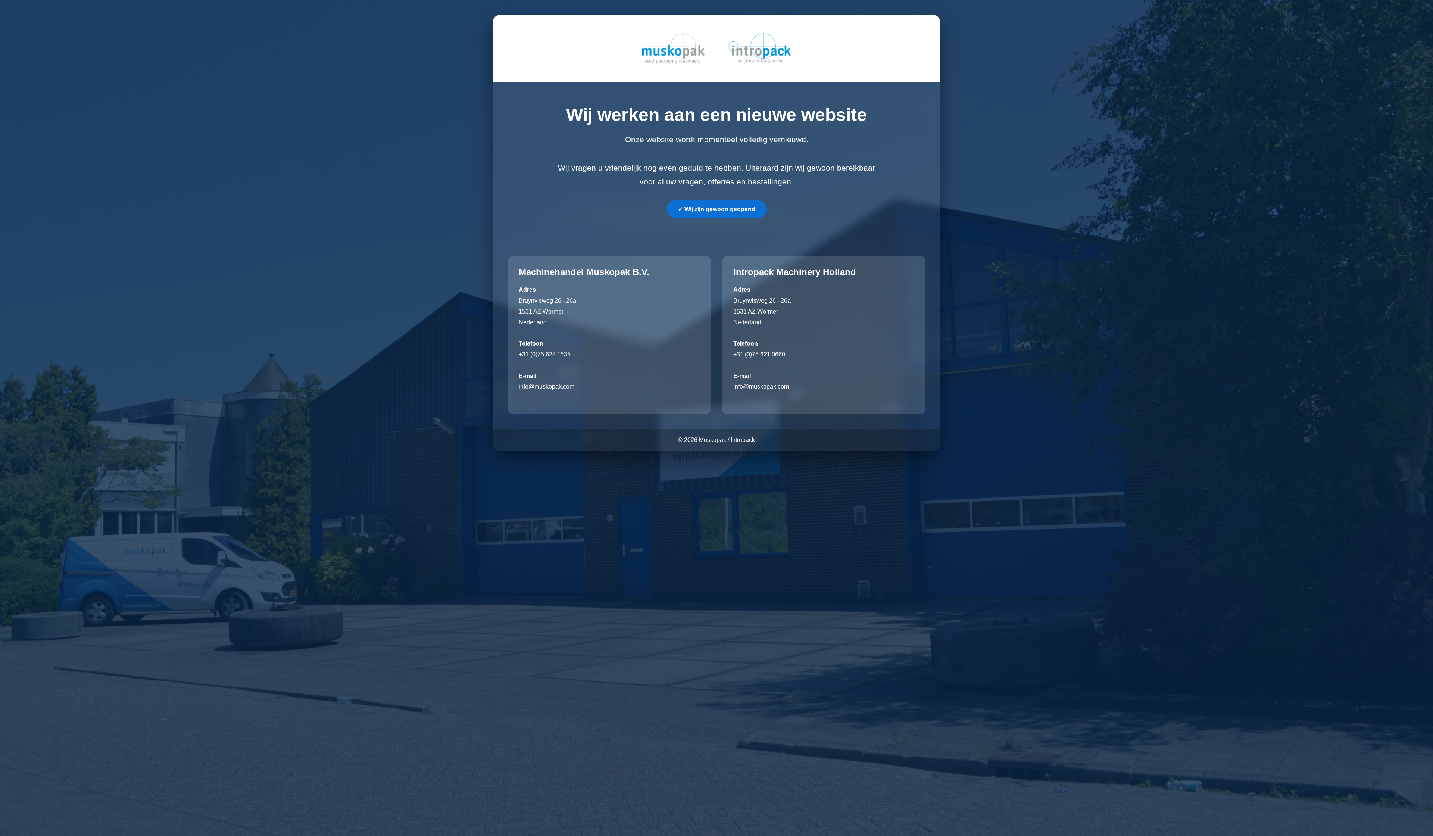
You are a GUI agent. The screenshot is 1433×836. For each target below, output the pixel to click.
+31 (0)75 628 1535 (545, 354)
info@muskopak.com (546, 386)
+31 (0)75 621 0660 (759, 354)
